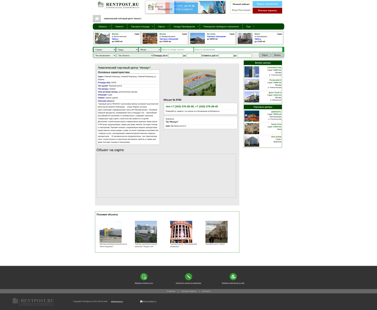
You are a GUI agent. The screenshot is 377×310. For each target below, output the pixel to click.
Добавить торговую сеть (144, 283)
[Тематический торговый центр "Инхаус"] (199, 82)
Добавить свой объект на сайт (233, 283)
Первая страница (97, 18)
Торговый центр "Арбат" (215, 244)
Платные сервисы (267, 10)
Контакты (206, 291)
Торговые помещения (168, 39)
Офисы (115, 39)
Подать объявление (267, 4)
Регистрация (244, 10)
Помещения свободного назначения (221, 26)
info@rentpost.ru (117, 301)
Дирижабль (276, 112)
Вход (234, 10)
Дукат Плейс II (275, 93)
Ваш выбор (276, 137)
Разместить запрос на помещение (188, 283)
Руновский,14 (275, 80)
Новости (119, 26)
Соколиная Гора (274, 68)
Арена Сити (276, 124)
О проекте (171, 291)
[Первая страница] (117, 5)
